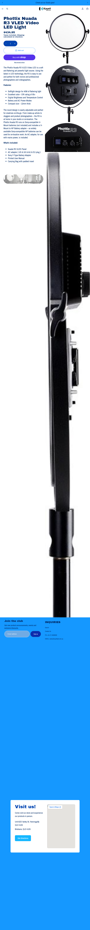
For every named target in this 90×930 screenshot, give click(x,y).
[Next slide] (87, 2)
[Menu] (2, 8)
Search (47, 628)
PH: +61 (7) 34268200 (51, 635)
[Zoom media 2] (67, 93)
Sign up (36, 634)
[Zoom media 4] (67, 384)
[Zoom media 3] (67, 137)
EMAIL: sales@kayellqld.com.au (54, 639)
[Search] (7, 8)
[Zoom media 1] (67, 38)
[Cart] (87, 8)
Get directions (23, 838)
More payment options (19, 62)
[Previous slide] (2, 2)
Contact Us (48, 631)
